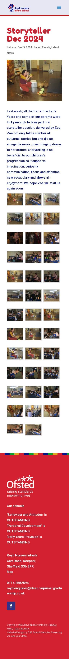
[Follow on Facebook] (11, 606)
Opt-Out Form (22, 628)
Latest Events (42, 47)
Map (10, 572)
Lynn (13, 47)
